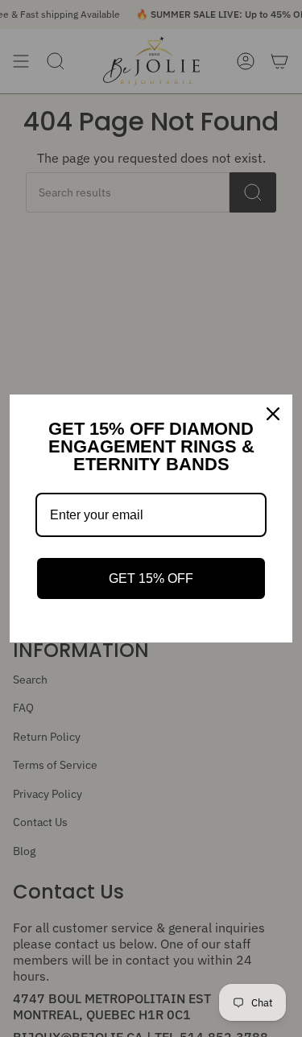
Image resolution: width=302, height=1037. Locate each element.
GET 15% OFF (151, 578)
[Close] (273, 414)
